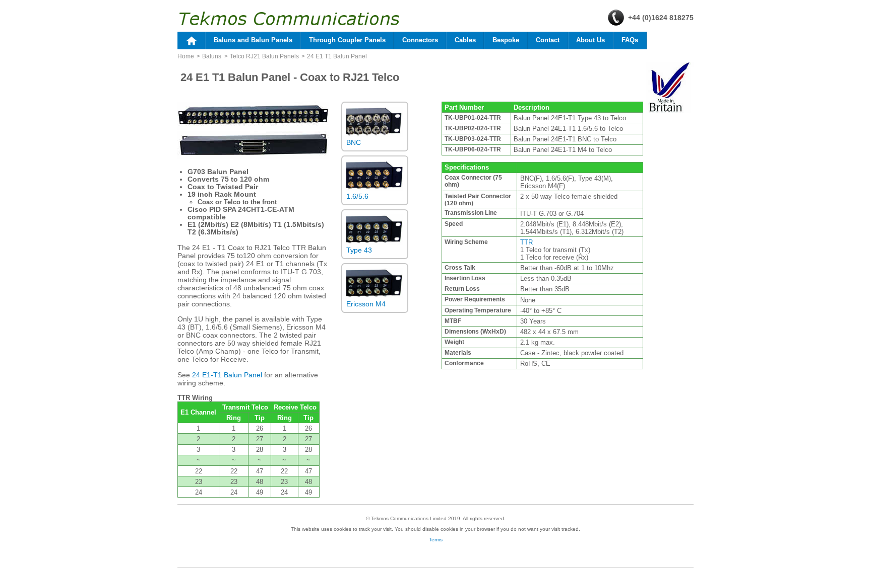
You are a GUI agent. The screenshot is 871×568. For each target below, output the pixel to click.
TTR (526, 242)
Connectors (420, 40)
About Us (590, 40)
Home (185, 56)
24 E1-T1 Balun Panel (227, 375)
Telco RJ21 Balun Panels (264, 56)
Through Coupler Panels (347, 40)
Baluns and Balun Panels (253, 40)
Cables (465, 40)
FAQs (629, 40)
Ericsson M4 (366, 304)
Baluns (211, 56)
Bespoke (505, 40)
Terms (436, 539)
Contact (547, 40)
